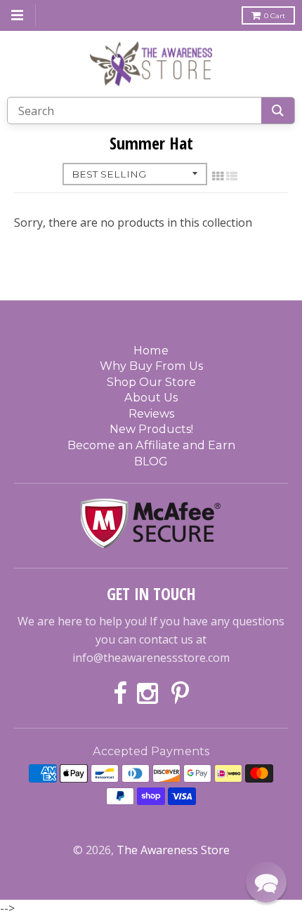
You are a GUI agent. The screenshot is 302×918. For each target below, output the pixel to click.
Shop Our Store (151, 382)
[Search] (277, 111)
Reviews (151, 413)
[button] (266, 882)
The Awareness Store (173, 850)
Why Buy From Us (151, 366)
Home (151, 350)
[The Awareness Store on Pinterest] (180, 694)
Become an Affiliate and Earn (151, 445)
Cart (274, 15)
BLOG (151, 461)
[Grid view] (217, 176)
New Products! (151, 429)
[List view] (231, 176)
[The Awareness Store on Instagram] (149, 694)
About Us (151, 397)
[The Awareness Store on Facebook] (120, 694)
